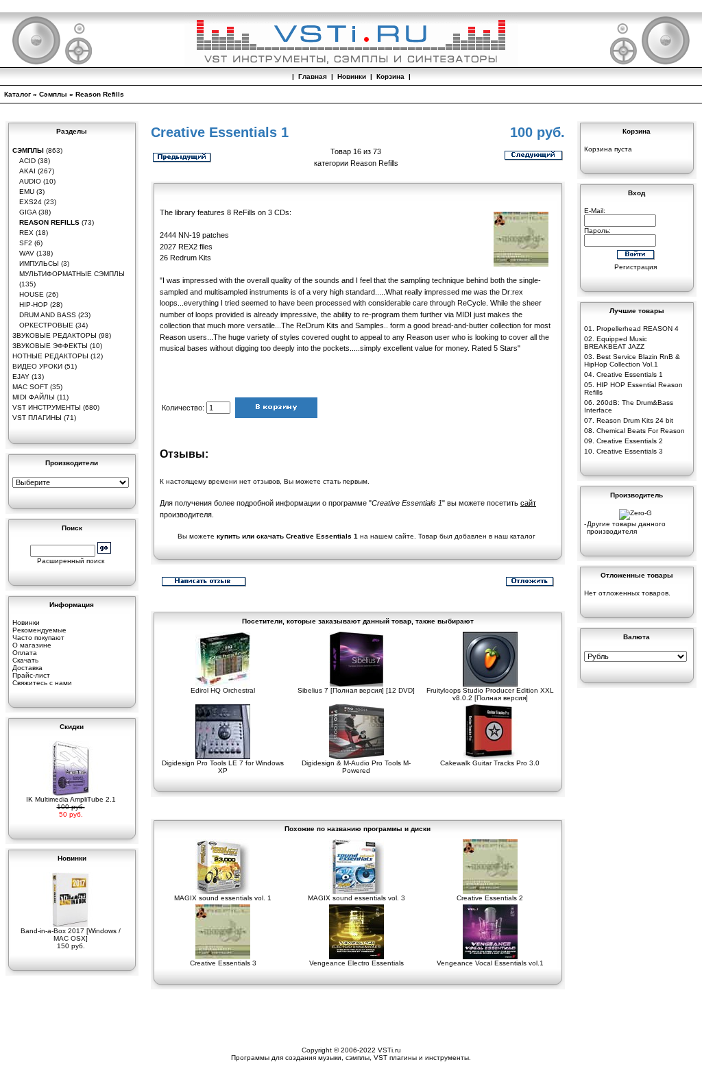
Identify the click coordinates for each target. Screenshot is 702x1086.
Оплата (24, 652)
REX (26, 232)
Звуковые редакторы (54, 335)
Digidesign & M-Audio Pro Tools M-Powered (356, 766)
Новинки (351, 76)
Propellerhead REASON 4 (637, 328)
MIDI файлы (33, 397)
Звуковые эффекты (50, 345)
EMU (26, 191)
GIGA (27, 212)
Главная (312, 76)
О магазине (31, 645)
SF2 (25, 243)
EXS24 (30, 202)
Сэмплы (53, 94)
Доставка (27, 667)
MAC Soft (30, 387)
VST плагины (37, 417)
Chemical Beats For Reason (640, 430)
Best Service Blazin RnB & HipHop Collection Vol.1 (632, 360)
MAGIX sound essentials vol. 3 (356, 898)
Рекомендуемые (39, 630)
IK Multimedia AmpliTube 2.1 (71, 799)
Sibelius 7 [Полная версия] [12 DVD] (356, 690)
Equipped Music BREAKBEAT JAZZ (615, 342)
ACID (27, 160)
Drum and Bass (47, 315)
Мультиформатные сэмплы (72, 273)
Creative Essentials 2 (490, 898)
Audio (30, 181)
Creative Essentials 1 (629, 374)
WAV (26, 253)
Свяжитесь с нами (42, 683)
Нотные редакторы (50, 356)
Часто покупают (38, 637)
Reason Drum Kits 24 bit (634, 420)
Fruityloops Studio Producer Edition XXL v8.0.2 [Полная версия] (490, 694)
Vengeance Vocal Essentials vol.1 (490, 963)
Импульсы (39, 263)
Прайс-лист (31, 675)
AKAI (27, 171)
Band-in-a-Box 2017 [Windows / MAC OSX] (71, 934)
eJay (20, 376)
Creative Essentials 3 (223, 963)
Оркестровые (46, 325)
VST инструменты (46, 407)
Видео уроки (37, 366)
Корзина (390, 76)
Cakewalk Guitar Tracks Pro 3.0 (490, 763)
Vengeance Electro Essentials (356, 963)
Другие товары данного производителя (626, 527)
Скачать (25, 660)
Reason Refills (99, 94)
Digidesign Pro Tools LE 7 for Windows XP (223, 766)
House (31, 294)
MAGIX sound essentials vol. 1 (222, 898)
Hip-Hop (33, 304)
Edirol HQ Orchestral (223, 690)
